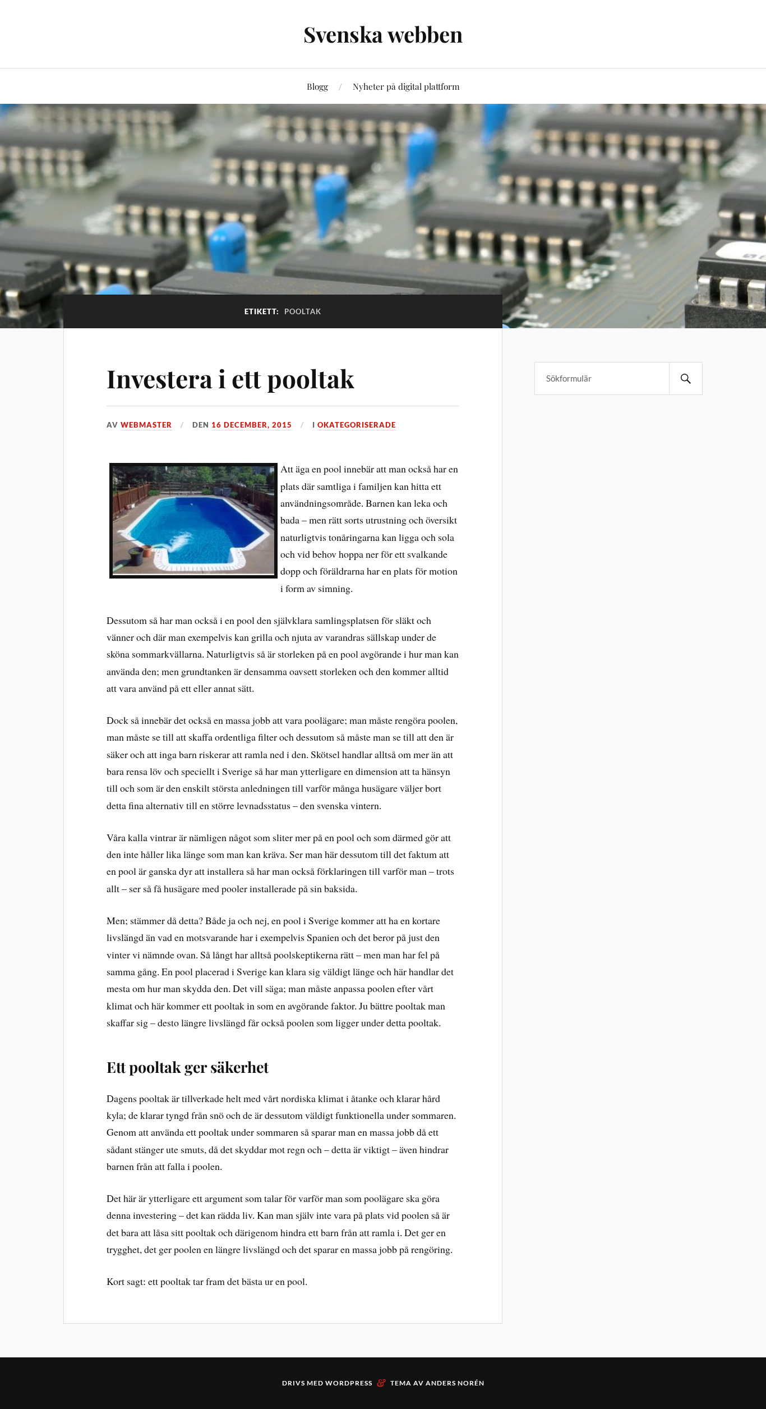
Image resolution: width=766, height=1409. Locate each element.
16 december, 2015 (251, 424)
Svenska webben (383, 34)
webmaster (146, 424)
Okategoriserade (356, 424)
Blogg (317, 86)
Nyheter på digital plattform (406, 86)
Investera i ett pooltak (230, 377)
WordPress (348, 1383)
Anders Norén (455, 1383)
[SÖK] (686, 378)
